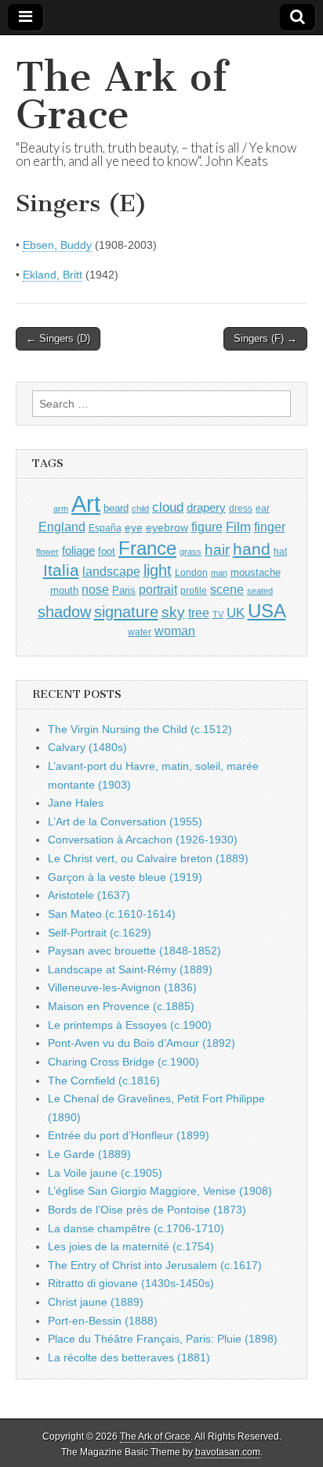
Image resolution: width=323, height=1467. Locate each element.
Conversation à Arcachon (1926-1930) (143, 839)
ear (263, 508)
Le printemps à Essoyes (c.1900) (130, 1025)
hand (251, 549)
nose (95, 589)
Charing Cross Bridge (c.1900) (123, 1061)
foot (106, 551)
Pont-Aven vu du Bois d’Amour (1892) (141, 1043)
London (191, 572)
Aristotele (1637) (89, 895)
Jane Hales (75, 802)
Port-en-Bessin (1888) (103, 1320)
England (61, 527)
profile (193, 590)
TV (217, 614)
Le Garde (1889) (89, 1154)
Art (85, 503)
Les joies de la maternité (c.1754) (131, 1246)
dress (240, 508)
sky (173, 612)
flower (47, 551)
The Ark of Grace (121, 95)
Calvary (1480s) (87, 747)
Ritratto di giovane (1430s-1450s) (131, 1283)
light (157, 570)
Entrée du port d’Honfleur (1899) (128, 1135)
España (105, 528)
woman (174, 631)
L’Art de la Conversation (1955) (125, 821)
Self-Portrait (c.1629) (99, 932)
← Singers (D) (58, 338)
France (147, 548)
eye (134, 527)
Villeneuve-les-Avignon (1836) (122, 987)
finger (269, 527)
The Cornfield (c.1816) (104, 1080)
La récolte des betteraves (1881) (129, 1357)
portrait (158, 589)
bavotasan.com (227, 1452)
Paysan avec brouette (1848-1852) (134, 950)
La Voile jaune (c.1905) (105, 1173)
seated (260, 590)
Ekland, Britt (52, 274)
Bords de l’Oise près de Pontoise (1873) (147, 1209)
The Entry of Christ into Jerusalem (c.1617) (155, 1265)
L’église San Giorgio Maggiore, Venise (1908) (160, 1191)
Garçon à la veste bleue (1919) (125, 877)
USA (267, 610)
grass (190, 551)
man (219, 572)
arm (60, 508)
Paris (124, 590)
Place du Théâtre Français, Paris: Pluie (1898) (163, 1338)
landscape (111, 571)
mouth (64, 590)
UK (236, 612)
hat (280, 551)
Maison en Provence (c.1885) (121, 1006)
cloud (167, 507)
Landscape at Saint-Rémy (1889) (130, 969)
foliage (78, 551)
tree (198, 613)
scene (227, 589)
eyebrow (167, 527)
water (139, 632)
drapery (206, 507)
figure (207, 527)
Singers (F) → (265, 338)
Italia (61, 570)
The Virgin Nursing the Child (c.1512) (140, 729)
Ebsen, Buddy (57, 245)
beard (116, 508)
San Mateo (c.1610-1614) (112, 914)
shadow (64, 611)
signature (126, 611)
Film (238, 527)
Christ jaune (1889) (95, 1302)
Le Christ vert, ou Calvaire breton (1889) (148, 858)
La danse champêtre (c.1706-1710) (136, 1228)
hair (217, 549)
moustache (255, 572)
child (140, 508)
